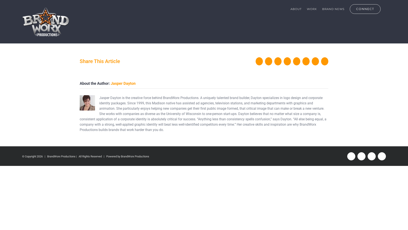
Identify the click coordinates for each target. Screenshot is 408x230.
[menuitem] (296, 9)
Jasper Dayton (123, 83)
